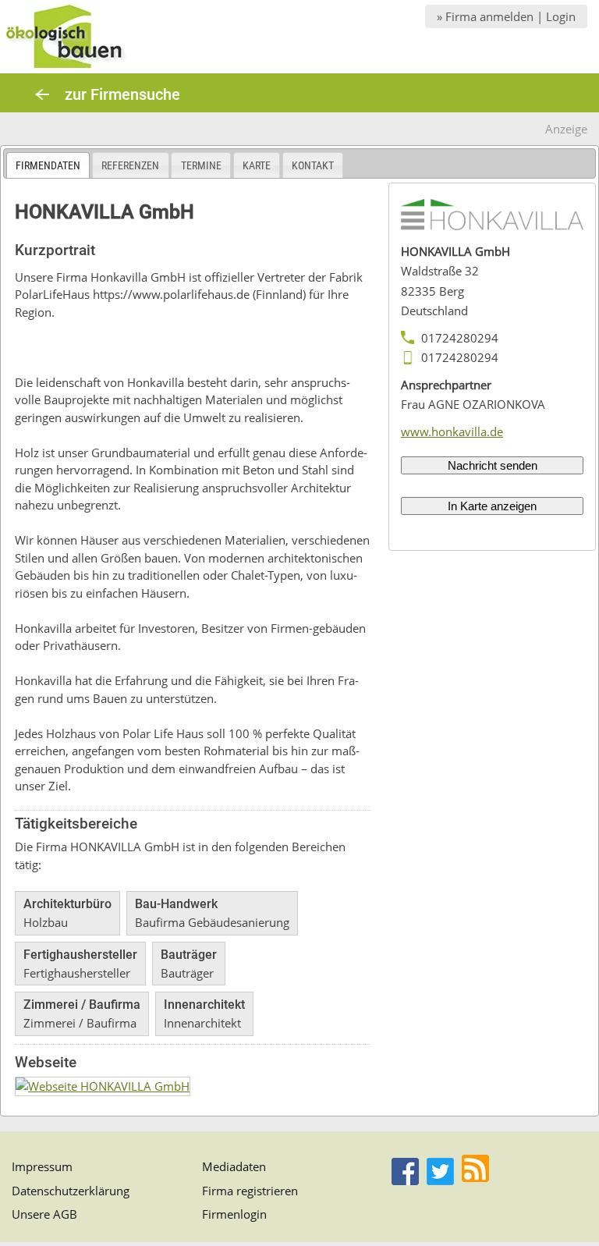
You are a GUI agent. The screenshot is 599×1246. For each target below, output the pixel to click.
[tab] (48, 165)
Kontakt (313, 165)
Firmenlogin (234, 1214)
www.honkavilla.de (452, 431)
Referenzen (130, 165)
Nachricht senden (492, 465)
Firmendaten (48, 165)
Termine (201, 165)
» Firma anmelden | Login (506, 16)
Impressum (42, 1166)
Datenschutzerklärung (70, 1190)
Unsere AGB (44, 1214)
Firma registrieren (250, 1190)
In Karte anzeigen (492, 506)
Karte (257, 165)
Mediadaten (234, 1166)
